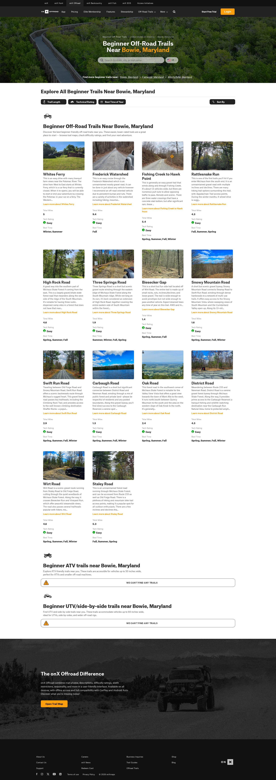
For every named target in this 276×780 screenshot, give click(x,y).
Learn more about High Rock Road (64, 296)
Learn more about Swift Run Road (64, 396)
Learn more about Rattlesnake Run (212, 191)
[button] (53, 101)
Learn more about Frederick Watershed (113, 191)
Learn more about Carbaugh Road (113, 396)
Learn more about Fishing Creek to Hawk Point (163, 191)
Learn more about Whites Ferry (64, 191)
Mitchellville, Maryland (180, 76)
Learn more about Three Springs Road (113, 296)
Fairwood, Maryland (153, 76)
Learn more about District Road (212, 396)
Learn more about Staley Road (113, 497)
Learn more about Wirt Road (64, 497)
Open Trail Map (54, 703)
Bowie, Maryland (129, 76)
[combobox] (133, 60)
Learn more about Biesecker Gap (163, 296)
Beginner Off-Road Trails (114, 36)
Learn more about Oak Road (163, 396)
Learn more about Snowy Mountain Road (212, 296)
